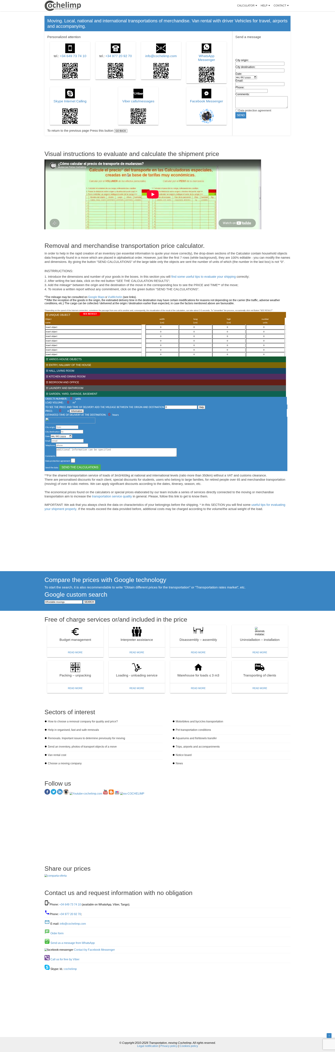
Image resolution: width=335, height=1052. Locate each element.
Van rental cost (57, 754)
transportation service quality (112, 496)
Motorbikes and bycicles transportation (199, 721)
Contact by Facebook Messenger (94, 949)
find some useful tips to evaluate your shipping (203, 276)
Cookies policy (189, 1045)
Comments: (242, 94)
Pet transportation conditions (193, 729)
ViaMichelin (115, 297)
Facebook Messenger (206, 101)
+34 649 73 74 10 (73, 56)
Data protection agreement (254, 110)
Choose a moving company (65, 763)
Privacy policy (169, 1045)
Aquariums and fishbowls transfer (196, 738)
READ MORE (75, 652)
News (179, 763)
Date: (238, 73)
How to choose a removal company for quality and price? (83, 721)
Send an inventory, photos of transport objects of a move (82, 746)
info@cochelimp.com (161, 56)
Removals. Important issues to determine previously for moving (86, 738)
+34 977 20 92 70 (118, 56)
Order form (57, 933)
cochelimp (70, 968)
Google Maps (96, 297)
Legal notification (147, 1045)
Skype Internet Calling (70, 101)
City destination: (245, 66)
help (264, 5)
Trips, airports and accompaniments (198, 746)
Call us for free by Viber (64, 959)
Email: (239, 80)
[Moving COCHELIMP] (62, 5)
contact (280, 5)
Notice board (184, 754)
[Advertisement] (149, 539)
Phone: (239, 87)
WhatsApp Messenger (206, 58)
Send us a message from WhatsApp (72, 942)
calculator (246, 5)
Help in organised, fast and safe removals (73, 729)
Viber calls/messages (138, 101)
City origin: (242, 60)
